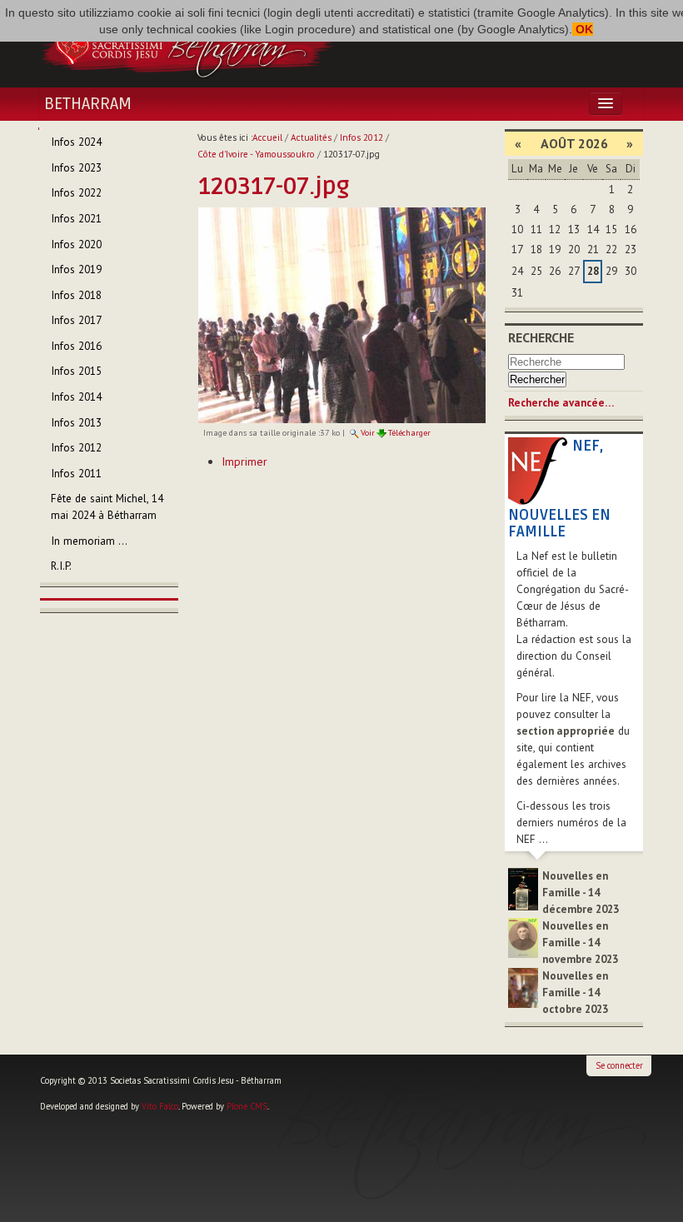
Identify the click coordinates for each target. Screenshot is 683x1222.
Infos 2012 (361, 137)
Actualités (311, 137)
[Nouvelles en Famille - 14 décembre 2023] (523, 888)
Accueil (267, 137)
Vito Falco (160, 1106)
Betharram (88, 104)
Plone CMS (247, 1106)
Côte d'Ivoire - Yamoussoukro (256, 154)
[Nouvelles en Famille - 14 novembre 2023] (523, 937)
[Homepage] (186, 44)
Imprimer (244, 461)
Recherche (541, 337)
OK (582, 29)
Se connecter (619, 1065)
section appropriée (565, 731)
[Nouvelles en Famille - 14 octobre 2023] (523, 987)
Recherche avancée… (561, 403)
